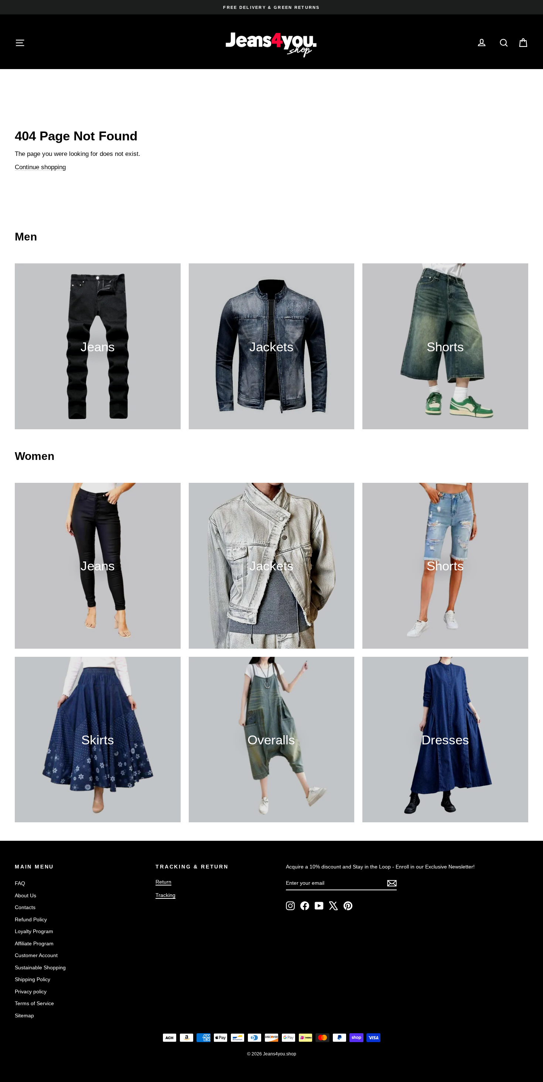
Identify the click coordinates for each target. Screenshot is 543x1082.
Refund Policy (31, 919)
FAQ (20, 883)
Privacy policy (31, 991)
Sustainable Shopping (40, 967)
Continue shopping (40, 167)
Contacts (25, 907)
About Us (25, 895)
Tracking (165, 895)
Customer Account (36, 955)
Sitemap (24, 1015)
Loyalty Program (34, 931)
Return (163, 882)
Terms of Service (34, 1003)
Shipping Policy (32, 979)
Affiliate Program (34, 943)
